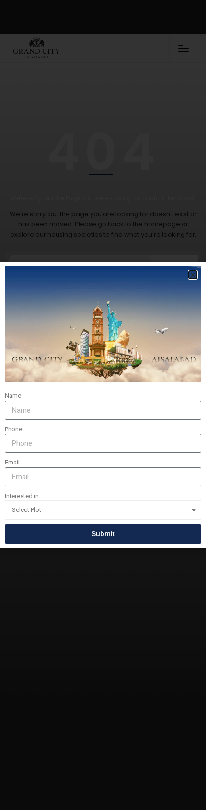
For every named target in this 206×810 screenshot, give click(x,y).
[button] (192, 274)
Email (12, 462)
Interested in (22, 495)
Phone (13, 429)
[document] (103, 405)
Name (13, 395)
